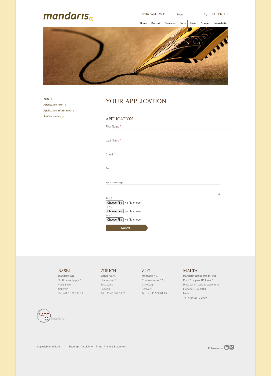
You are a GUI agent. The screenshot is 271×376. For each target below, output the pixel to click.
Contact (205, 23)
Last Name (113, 140)
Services (170, 23)
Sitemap (74, 346)
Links (193, 23)
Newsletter (221, 23)
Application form (53, 104)
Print (99, 346)
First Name (113, 126)
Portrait (155, 23)
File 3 (109, 215)
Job (108, 168)
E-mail (110, 154)
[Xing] (232, 348)
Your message (114, 182)
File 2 (109, 207)
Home (143, 23)
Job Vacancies (52, 116)
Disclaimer (87, 346)
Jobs (183, 23)
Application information (57, 110)
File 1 (109, 198)
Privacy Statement (115, 346)
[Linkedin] (227, 348)
